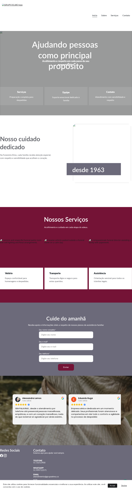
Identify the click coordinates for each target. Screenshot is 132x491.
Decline (124, 486)
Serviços (114, 15)
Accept (112, 486)
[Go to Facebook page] (1, 455)
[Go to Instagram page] (5, 455)
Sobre (104, 15)
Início (94, 15)
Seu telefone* (44, 354)
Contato (126, 15)
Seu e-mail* (43, 342)
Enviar (66, 367)
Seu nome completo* (47, 330)
